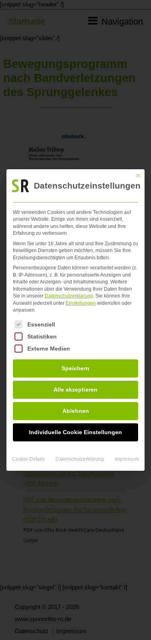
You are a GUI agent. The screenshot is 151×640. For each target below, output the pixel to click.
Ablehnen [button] (75, 411)
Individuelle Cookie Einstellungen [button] (75, 432)
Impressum (127, 459)
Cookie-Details (28, 459)
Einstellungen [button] (81, 303)
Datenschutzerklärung (69, 296)
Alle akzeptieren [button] (75, 389)
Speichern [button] (75, 368)
